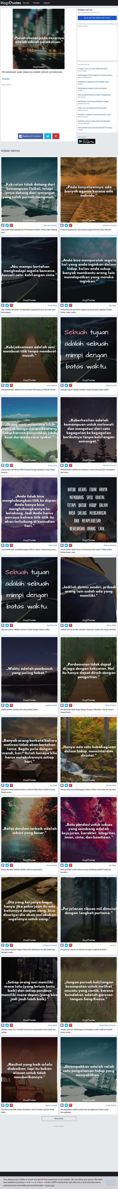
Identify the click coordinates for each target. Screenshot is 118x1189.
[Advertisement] (38, 108)
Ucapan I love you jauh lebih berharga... (93, 69)
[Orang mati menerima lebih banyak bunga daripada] (29, 430)
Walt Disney (82, 97)
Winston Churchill (83, 103)
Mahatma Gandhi (50, 225)
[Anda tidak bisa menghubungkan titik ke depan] (29, 510)
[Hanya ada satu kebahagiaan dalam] (88, 749)
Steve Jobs (53, 545)
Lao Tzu (113, 945)
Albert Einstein (110, 705)
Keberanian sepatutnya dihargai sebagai (93, 101)
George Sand (111, 785)
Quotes (86, 141)
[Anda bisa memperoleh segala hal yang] (88, 270)
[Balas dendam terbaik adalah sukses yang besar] (29, 829)
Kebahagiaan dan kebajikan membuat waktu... (95, 75)
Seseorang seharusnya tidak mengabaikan (94, 95)
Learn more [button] (50, 1185)
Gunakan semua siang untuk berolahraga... (94, 121)
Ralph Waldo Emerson (107, 1025)
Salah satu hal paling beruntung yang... (93, 108)
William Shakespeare (85, 77)
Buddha (80, 84)
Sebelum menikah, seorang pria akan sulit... (95, 114)
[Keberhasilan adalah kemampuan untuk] (88, 430)
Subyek (46, 3)
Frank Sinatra (82, 71)
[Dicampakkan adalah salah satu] (88, 1069)
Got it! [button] (110, 1183)
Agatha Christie (83, 110)
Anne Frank (52, 465)
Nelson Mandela (110, 545)
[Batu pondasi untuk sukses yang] (88, 829)
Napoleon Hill (111, 385)
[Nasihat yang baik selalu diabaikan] (29, 1069)
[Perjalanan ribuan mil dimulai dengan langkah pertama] (88, 909)
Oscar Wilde (52, 305)
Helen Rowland (83, 117)
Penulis (36, 3)
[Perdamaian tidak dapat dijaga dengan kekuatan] (88, 669)
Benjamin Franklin (50, 945)
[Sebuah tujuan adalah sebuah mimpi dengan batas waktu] (88, 350)
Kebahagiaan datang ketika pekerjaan (92, 88)
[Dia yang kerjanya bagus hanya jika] (29, 909)
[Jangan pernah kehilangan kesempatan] (88, 989)
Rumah (26, 3)
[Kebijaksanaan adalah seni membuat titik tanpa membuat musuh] (29, 350)
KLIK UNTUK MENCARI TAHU (97, 18)
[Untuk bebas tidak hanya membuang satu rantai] (88, 510)
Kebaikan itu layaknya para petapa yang (93, 82)
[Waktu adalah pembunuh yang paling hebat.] (29, 669)
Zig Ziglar (112, 305)
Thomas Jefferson (83, 123)
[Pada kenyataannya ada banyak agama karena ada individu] (88, 190)
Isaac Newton (52, 385)
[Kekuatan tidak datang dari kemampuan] (29, 190)
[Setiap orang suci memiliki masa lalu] (29, 989)
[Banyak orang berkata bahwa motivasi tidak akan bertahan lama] (29, 749)
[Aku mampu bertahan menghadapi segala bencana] (29, 270)
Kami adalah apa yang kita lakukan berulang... (95, 128)
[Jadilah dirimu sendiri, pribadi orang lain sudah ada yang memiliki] (88, 589)
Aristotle (6, 79)
